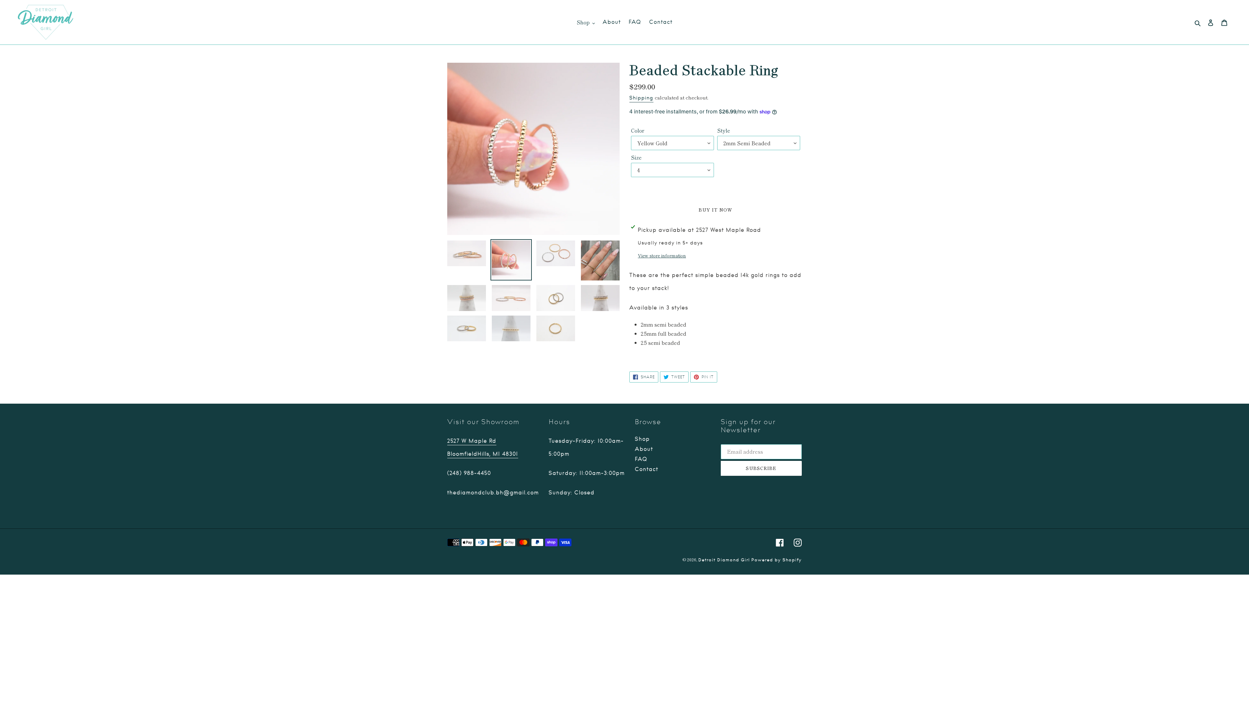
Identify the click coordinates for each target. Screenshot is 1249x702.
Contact (646, 469)
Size (636, 157)
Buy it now (715, 209)
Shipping (641, 98)
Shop (642, 439)
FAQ (641, 459)
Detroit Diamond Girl (724, 560)
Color (637, 130)
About (644, 449)
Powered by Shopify (776, 560)
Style (723, 130)
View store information (662, 255)
